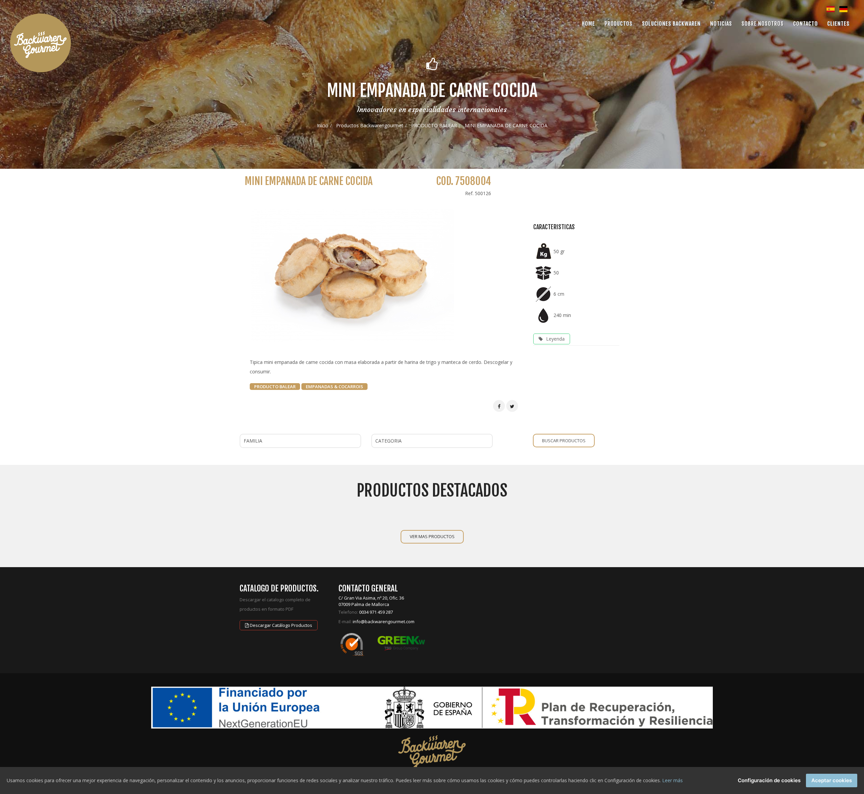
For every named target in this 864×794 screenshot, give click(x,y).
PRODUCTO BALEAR (434, 125)
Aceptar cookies (831, 780)
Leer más (672, 780)
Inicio (322, 125)
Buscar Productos (564, 441)
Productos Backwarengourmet (369, 125)
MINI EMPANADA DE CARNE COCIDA (506, 125)
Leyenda (555, 339)
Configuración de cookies (769, 780)
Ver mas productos (432, 536)
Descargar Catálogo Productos (280, 625)
